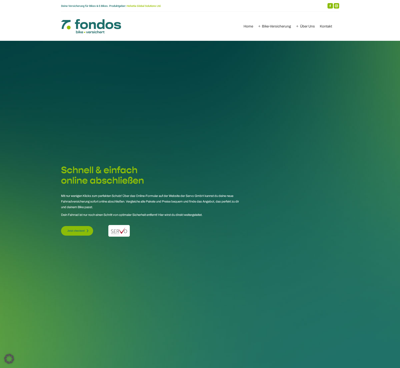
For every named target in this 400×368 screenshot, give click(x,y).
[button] (9, 359)
